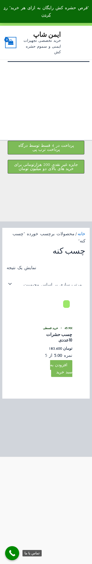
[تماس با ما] (12, 553)
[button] (46, 147)
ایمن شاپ (47, 34)
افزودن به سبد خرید (61, 368)
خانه (81, 233)
